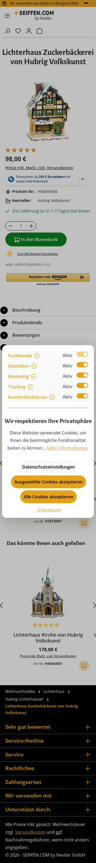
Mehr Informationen (67, 448)
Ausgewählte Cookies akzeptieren (48, 482)
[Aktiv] (82, 354)
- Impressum (48, 510)
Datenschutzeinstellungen (48, 467)
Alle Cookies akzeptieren (48, 497)
